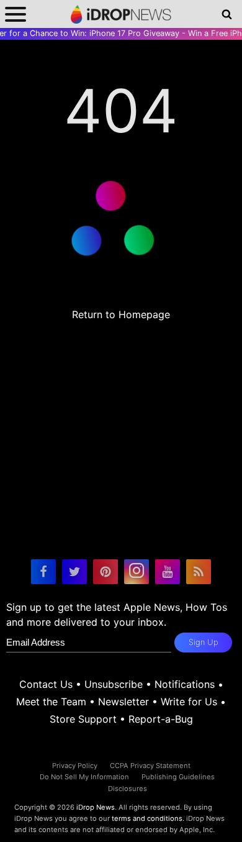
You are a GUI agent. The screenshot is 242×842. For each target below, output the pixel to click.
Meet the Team (51, 701)
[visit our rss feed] (198, 571)
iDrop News (95, 807)
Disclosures (127, 788)
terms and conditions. (148, 818)
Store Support (83, 719)
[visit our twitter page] (74, 571)
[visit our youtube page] (167, 571)
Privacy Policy (74, 765)
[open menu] (15, 14)
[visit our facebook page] (43, 571)
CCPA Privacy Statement (150, 765)
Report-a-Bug (160, 719)
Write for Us (189, 701)
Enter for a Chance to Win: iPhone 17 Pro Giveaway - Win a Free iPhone (121, 33)
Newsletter (123, 701)
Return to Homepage (121, 314)
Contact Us (46, 684)
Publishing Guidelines (178, 776)
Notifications (185, 684)
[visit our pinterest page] (105, 571)
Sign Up (203, 642)
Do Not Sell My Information (84, 776)
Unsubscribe (113, 684)
